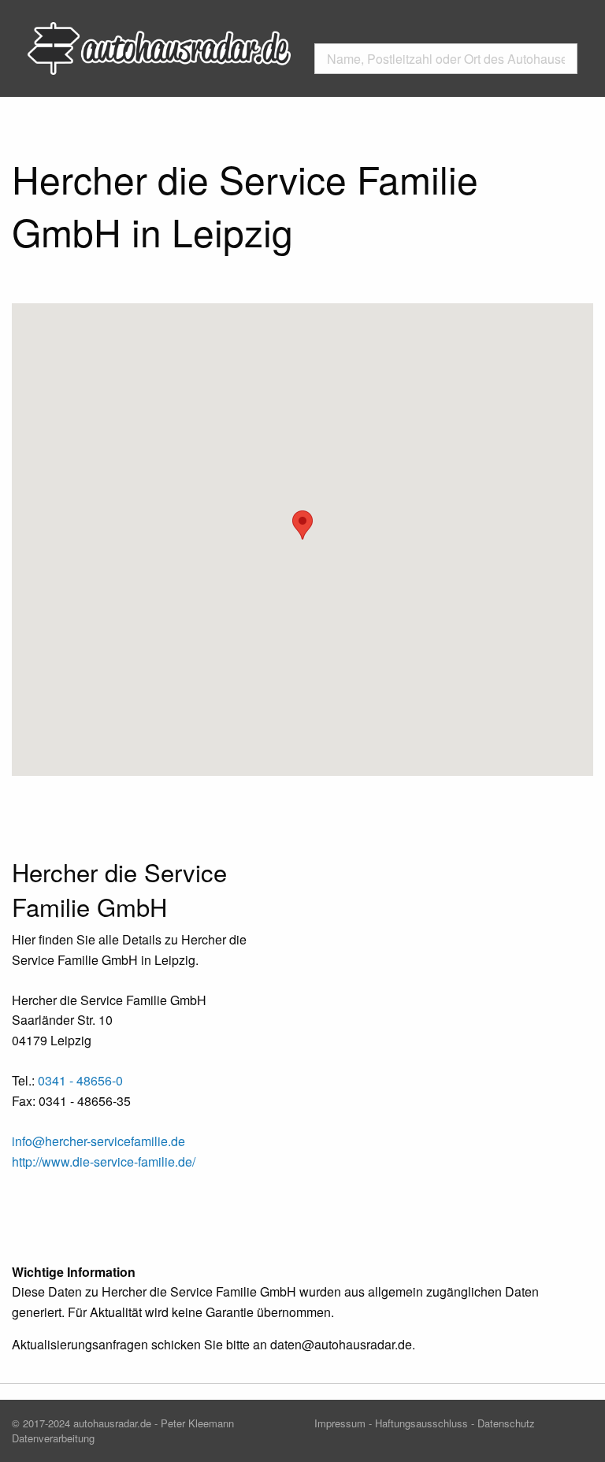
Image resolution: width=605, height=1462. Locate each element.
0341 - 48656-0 (80, 1080)
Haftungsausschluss (421, 1423)
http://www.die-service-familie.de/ (103, 1161)
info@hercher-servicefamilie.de (98, 1141)
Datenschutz (506, 1423)
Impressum (340, 1423)
